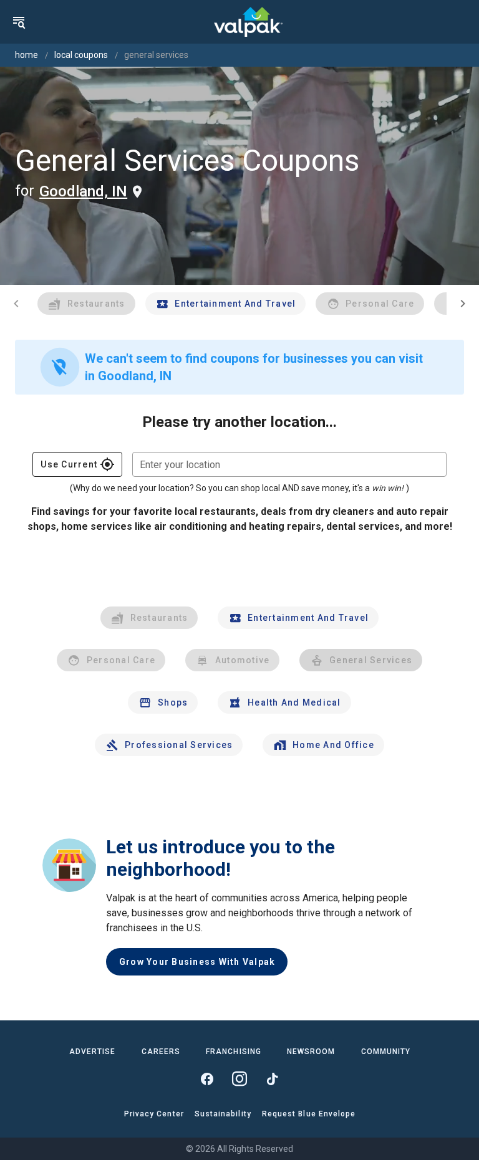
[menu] (18, 22)
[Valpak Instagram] (239, 1079)
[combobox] (289, 464)
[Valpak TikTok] (272, 1079)
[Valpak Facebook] (207, 1079)
